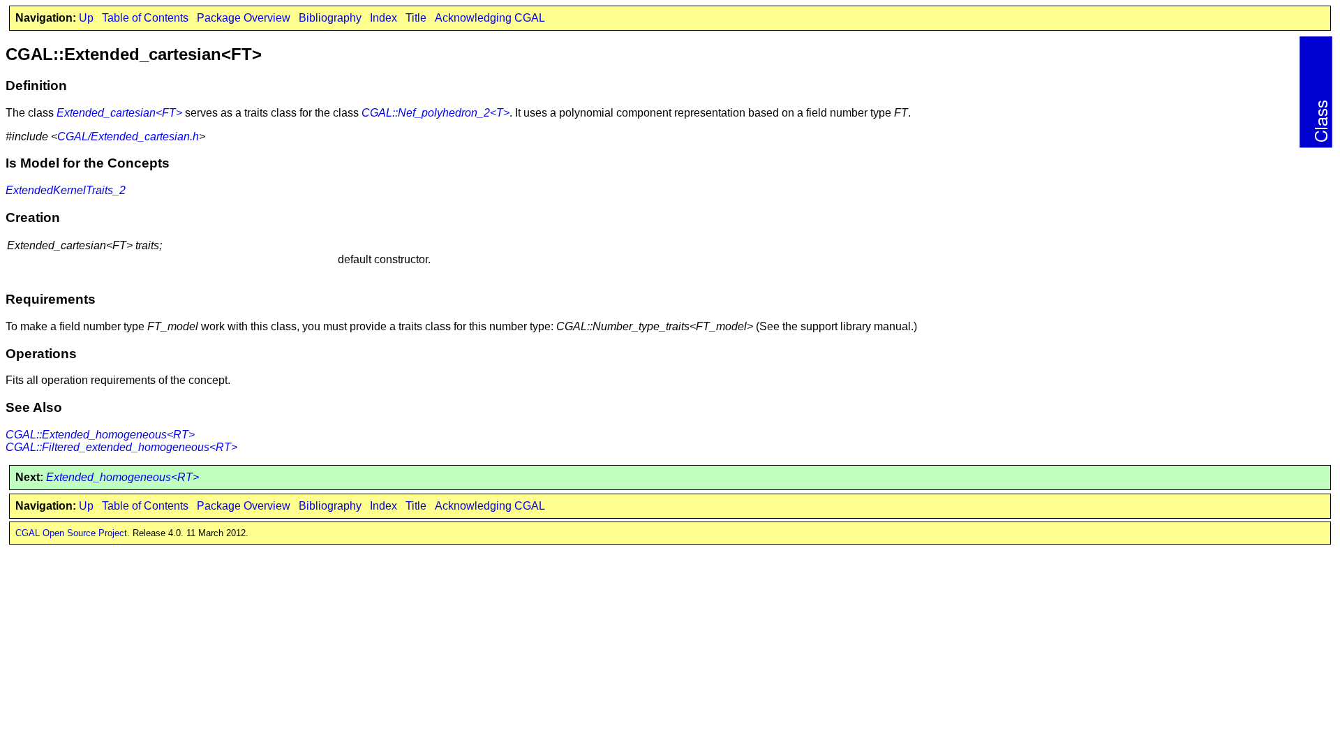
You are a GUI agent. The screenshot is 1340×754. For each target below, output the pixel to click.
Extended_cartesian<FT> (119, 113)
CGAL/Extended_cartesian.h (128, 136)
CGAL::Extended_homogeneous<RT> (100, 435)
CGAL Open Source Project (71, 533)
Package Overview (243, 18)
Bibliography (330, 18)
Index (383, 18)
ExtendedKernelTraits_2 (66, 190)
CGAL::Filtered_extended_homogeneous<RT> (121, 447)
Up (86, 18)
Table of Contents (145, 18)
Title (415, 18)
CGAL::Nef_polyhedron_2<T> (435, 113)
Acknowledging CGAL (490, 18)
